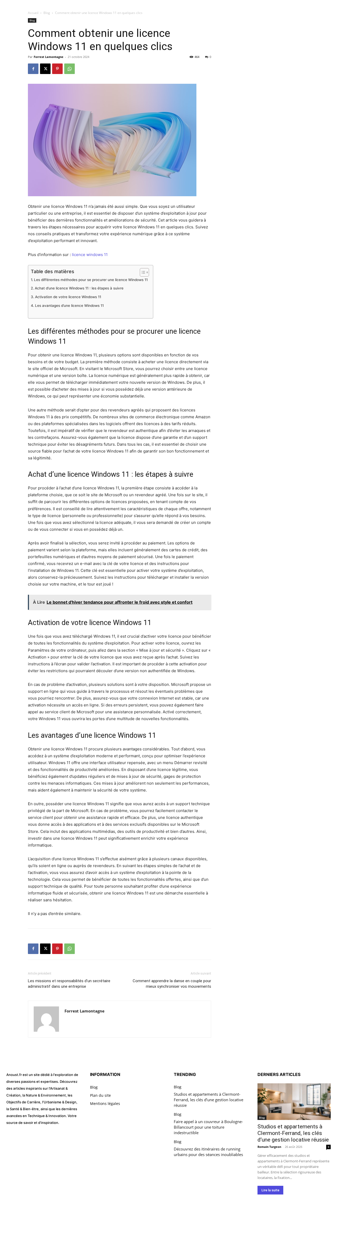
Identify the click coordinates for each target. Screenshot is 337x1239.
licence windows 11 (90, 254)
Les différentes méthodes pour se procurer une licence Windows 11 (91, 280)
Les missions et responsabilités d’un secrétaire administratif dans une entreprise (69, 984)
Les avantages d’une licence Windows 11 (69, 305)
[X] (45, 68)
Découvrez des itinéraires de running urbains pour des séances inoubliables (208, 1151)
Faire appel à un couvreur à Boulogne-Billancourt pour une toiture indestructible (208, 1127)
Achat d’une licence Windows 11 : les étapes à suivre (79, 288)
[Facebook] (33, 68)
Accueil (33, 13)
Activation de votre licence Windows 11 (68, 297)
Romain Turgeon (269, 1147)
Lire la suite (270, 1190)
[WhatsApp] (69, 68)
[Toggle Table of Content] (142, 272)
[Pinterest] (57, 68)
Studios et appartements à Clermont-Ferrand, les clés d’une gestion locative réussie (208, 1100)
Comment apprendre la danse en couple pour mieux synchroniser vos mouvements (172, 984)
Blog (46, 13)
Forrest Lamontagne (48, 57)
